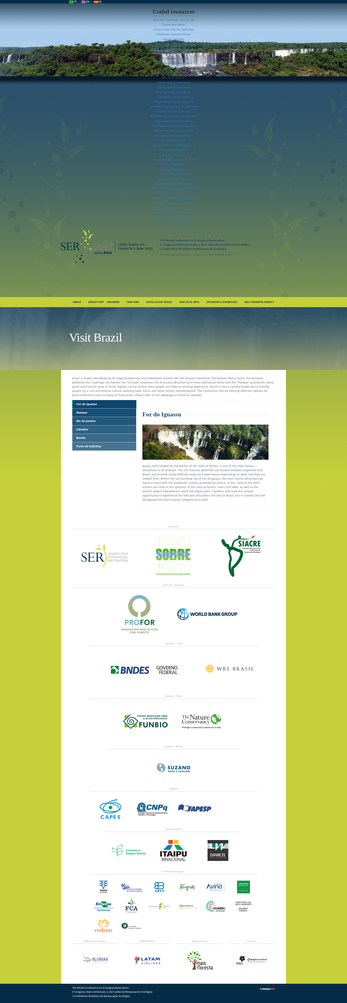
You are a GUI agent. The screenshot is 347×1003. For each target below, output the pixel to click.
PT (75, 1)
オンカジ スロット (173, 155)
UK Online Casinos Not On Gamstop (173, 106)
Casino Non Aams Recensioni (173, 184)
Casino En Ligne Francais (173, 222)
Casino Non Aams (173, 25)
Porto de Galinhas (88, 446)
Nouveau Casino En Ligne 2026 (173, 198)
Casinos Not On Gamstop (173, 111)
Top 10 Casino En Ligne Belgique (173, 145)
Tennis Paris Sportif (173, 150)
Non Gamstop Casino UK (173, 53)
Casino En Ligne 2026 (173, 174)
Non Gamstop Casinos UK (173, 92)
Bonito (81, 438)
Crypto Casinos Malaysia (173, 203)
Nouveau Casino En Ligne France (174, 188)
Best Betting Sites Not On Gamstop (173, 116)
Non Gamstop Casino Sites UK (173, 49)
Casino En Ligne (173, 193)
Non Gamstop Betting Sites (173, 63)
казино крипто (173, 164)
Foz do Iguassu (86, 404)
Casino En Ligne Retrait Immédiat (173, 212)
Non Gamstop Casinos (173, 58)
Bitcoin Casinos (173, 39)
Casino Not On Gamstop (173, 82)
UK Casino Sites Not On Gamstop (173, 126)
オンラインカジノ (173, 78)
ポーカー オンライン (173, 217)
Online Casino (173, 68)
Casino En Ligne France (173, 97)
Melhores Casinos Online (173, 34)
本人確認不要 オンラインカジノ (173, 159)
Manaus (81, 412)
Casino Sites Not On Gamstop (173, 29)
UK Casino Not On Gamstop (173, 135)
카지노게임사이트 (173, 169)
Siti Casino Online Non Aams (173, 121)
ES (100, 1)
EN (87, 1)
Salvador (82, 429)
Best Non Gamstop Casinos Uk (173, 20)
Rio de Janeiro (86, 421)
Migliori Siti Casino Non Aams (173, 131)
